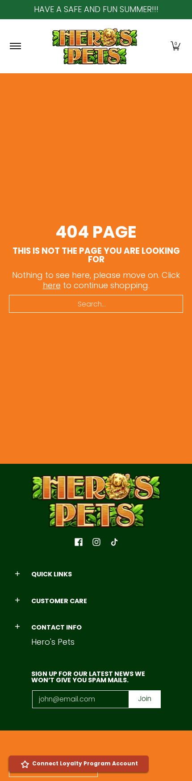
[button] (175, 46)
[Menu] (15, 46)
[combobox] (96, 304)
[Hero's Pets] (94, 46)
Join (144, 698)
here (52, 285)
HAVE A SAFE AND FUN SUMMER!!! (96, 9)
